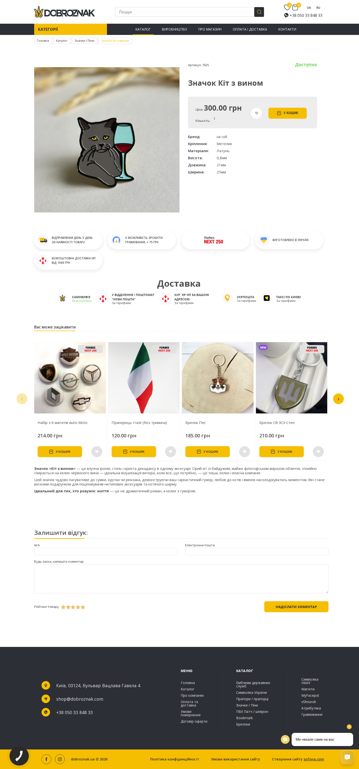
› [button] (338, 398)
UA (309, 8)
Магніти (308, 689)
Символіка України (251, 692)
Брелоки (243, 724)
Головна (188, 683)
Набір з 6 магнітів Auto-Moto (62, 422)
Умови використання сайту (235, 759)
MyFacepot (310, 695)
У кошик (291, 113)
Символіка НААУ (309, 681)
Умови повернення (191, 713)
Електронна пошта (200, 545)
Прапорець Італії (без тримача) (139, 422)
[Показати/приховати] (288, 7)
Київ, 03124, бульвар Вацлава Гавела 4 (98, 685)
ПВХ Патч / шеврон (252, 711)
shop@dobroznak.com (79, 699)
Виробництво (174, 29)
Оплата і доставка (250, 29)
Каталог (143, 29)
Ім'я (37, 545)
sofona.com (314, 759)
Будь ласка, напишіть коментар (59, 561)
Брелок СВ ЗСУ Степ (277, 422)
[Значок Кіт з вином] (107, 211)
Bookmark (244, 718)
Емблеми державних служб (253, 684)
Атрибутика (311, 708)
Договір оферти (194, 721)
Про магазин (210, 29)
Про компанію (192, 695)
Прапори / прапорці (252, 698)
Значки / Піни (247, 705)
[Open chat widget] (347, 757)
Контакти (287, 29)
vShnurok (308, 701)
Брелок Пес (195, 422)
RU (318, 8)
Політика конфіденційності (174, 759)
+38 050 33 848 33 (306, 15)
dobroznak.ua (83, 759)
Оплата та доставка (189, 703)
